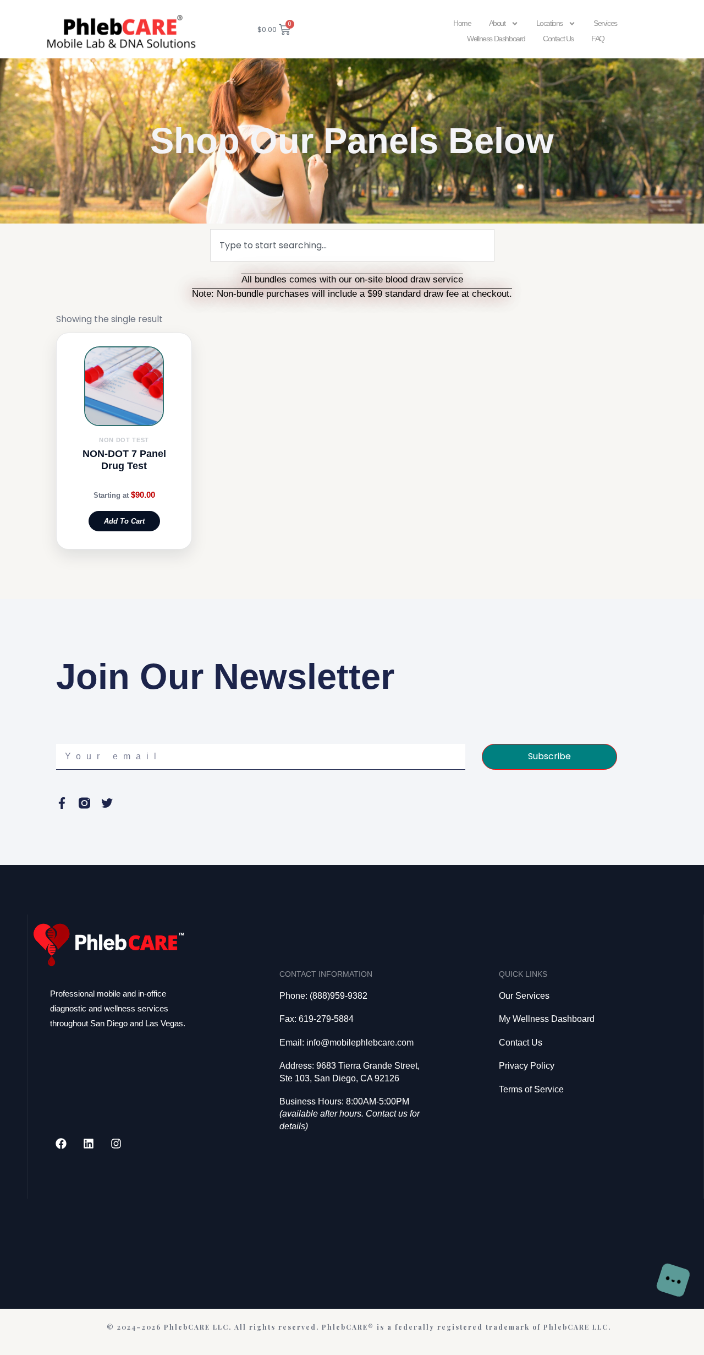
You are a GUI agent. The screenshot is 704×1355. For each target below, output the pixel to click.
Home (462, 23)
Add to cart (124, 521)
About (497, 23)
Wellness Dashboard (496, 38)
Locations (549, 23)
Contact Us (558, 38)
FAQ (597, 38)
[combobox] (352, 245)
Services (605, 23)
